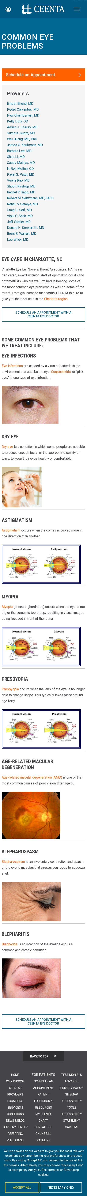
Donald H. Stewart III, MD (25, 228)
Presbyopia (10, 689)
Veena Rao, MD (18, 180)
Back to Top (39, 1056)
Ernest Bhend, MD (20, 104)
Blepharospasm (13, 862)
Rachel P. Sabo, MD (21, 192)
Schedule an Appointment (30, 74)
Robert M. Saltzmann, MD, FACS (30, 198)
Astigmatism (11, 530)
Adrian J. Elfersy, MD (22, 127)
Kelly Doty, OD (17, 121)
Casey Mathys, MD (21, 163)
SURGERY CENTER (15, 1127)
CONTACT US (43, 1127)
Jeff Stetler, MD (19, 222)
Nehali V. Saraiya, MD (22, 204)
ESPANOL (71, 1081)
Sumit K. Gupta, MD (21, 133)
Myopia (7, 607)
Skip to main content (79, 1)
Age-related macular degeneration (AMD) (32, 777)
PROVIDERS (15, 1094)
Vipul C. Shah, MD (20, 216)
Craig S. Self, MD (19, 210)
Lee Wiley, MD (17, 240)
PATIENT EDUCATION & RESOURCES (43, 1101)
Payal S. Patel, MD (20, 175)
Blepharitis (10, 944)
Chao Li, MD (16, 157)
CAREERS (71, 1127)
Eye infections (12, 366)
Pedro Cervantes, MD (23, 109)
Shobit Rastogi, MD (21, 186)
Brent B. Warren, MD (21, 234)
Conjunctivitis (61, 372)
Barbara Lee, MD (19, 151)
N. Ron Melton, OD (20, 169)
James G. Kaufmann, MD (25, 145)
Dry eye (7, 447)
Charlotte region (56, 299)
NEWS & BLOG (15, 1120)
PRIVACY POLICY (71, 1088)
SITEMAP (71, 1094)
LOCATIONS (15, 1101)
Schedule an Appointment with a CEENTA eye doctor (43, 314)
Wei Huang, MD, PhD (22, 139)
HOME (15, 1074)
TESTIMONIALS (71, 1074)
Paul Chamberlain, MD (23, 115)
